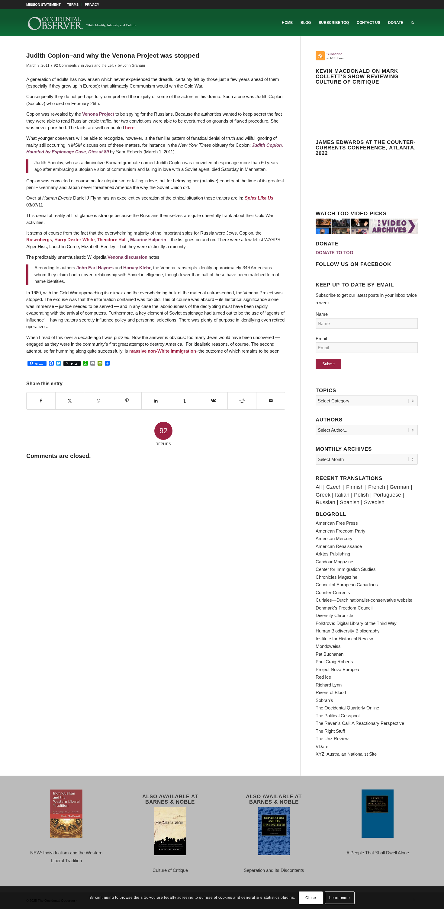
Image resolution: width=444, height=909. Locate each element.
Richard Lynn (329, 684)
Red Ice (323, 677)
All (319, 487)
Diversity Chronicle (334, 615)
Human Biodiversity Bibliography (348, 630)
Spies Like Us (259, 197)
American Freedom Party (340, 530)
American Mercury (334, 538)
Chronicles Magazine (336, 577)
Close (310, 897)
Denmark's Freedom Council (344, 607)
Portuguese (387, 495)
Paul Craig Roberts (334, 661)
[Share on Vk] (213, 400)
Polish (361, 495)
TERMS (73, 4)
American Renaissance (339, 546)
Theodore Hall (112, 239)
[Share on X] (70, 400)
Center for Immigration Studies (346, 569)
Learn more (339, 897)
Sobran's (324, 700)
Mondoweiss (328, 646)
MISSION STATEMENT (43, 4)
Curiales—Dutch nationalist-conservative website (364, 600)
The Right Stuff (330, 731)
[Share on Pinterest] (127, 400)
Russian (325, 502)
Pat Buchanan (329, 654)
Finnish (355, 487)
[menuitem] (45, 4)
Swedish (374, 502)
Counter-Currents (333, 592)
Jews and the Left (99, 65)
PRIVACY (92, 4)
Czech (334, 487)
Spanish (349, 502)
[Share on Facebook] (41, 400)
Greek (323, 495)
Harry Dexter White (74, 239)
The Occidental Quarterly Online (347, 707)
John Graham (134, 65)
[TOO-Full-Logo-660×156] (82, 22)
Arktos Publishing (333, 553)
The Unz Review (332, 738)
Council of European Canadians (347, 584)
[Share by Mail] (270, 400)
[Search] (412, 22)
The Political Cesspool (337, 715)
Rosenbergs (39, 239)
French (376, 487)
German (399, 487)
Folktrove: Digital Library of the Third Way (356, 623)
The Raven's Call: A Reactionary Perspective (360, 723)
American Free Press (337, 523)
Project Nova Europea (337, 669)
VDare (322, 746)
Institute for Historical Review (344, 638)
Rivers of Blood (331, 692)
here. (130, 127)
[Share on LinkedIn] (156, 400)
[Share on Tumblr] (184, 400)
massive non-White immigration (162, 351)
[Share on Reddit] (242, 400)
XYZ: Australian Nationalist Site (346, 754)
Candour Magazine (334, 561)
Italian (342, 495)
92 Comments (65, 65)
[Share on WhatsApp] (98, 400)
